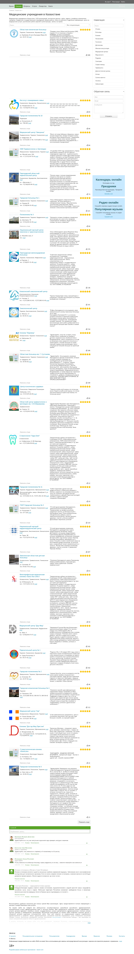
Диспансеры (99, 45)
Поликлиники (99, 38)
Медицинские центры (101, 51)
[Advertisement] (49, 77)
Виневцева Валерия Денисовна (24, 837)
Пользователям (54, 936)
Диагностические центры (102, 71)
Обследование (19, 838)
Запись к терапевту (21, 849)
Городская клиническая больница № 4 (34, 688)
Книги (50, 6)
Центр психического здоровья (31, 386)
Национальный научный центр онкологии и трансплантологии (32, 231)
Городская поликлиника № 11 (31, 487)
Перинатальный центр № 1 (30, 650)
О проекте (12, 936)
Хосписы (98, 80)
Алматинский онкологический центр (33, 291)
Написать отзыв (25, 55)
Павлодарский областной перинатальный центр (29, 174)
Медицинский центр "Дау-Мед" (31, 626)
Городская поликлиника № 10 (31, 116)
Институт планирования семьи (32, 100)
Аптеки (97, 74)
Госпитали (98, 42)
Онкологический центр (28, 308)
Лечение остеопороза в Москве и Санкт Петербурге (31, 870)
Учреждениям (70, 936)
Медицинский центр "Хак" (30, 711)
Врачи (11, 6)
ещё (30, 37)
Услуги (34, 6)
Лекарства (42, 6)
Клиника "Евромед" (27, 333)
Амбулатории (99, 84)
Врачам (84, 936)
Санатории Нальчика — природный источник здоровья (32, 886)
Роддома (98, 58)
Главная (11, 10)
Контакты (122, 936)
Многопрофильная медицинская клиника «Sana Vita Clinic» (32, 575)
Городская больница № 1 (29, 198)
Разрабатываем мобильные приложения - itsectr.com (26, 949)
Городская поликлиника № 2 (30, 671)
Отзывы (97, 29)
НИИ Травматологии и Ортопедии (33, 149)
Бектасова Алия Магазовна (23, 848)
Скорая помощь (100, 64)
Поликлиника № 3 (27, 215)
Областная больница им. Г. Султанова (35, 354)
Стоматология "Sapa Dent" (30, 436)
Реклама (109, 936)
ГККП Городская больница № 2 (32, 505)
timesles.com (109, 194)
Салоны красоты (100, 77)
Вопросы (27, 6)
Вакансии (97, 936)
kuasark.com (109, 216)
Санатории (98, 61)
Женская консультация (102, 48)
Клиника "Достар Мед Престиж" (32, 726)
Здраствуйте (19, 860)
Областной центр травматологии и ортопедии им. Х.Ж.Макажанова (33, 403)
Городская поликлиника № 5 (31, 767)
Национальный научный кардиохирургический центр (30, 527)
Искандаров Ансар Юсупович (24, 859)
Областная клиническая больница (33, 30)
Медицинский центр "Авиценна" (32, 132)
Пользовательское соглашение (32, 936)
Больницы (98, 32)
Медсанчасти (99, 55)
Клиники (19, 6)
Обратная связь (102, 91)
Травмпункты (99, 68)
